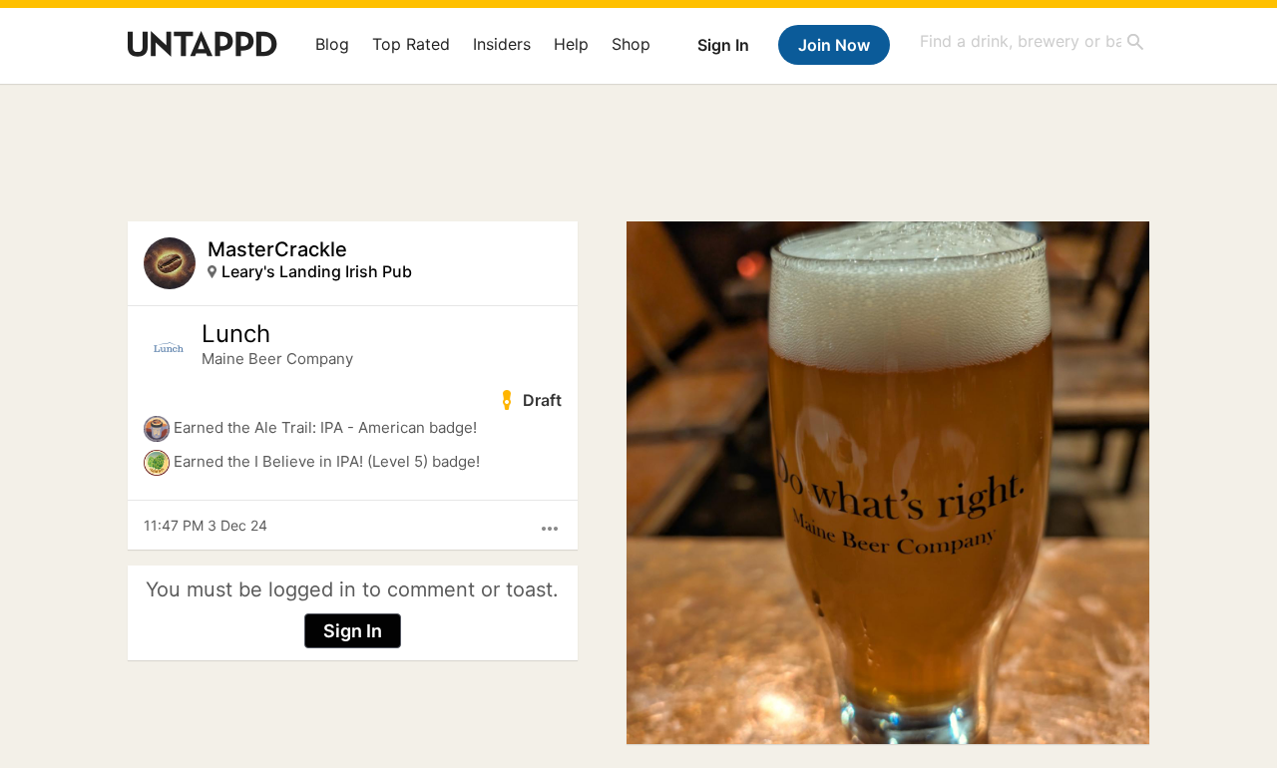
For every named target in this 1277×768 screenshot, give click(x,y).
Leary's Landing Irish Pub (316, 271)
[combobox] (1032, 41)
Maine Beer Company (277, 358)
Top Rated (411, 44)
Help (571, 44)
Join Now (834, 45)
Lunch (236, 334)
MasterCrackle (277, 249)
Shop (631, 44)
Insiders (502, 44)
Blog (332, 44)
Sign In (723, 45)
